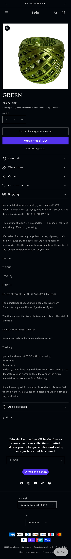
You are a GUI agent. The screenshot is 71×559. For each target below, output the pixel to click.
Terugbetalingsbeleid (43, 547)
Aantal (5, 113)
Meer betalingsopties (35, 148)
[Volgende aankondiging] (65, 3)
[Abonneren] (60, 460)
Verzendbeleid (49, 552)
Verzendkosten (27, 108)
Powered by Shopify (22, 547)
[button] (6, 12)
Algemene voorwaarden (29, 552)
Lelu (12, 547)
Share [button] (9, 417)
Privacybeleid (62, 547)
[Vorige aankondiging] (6, 3)
